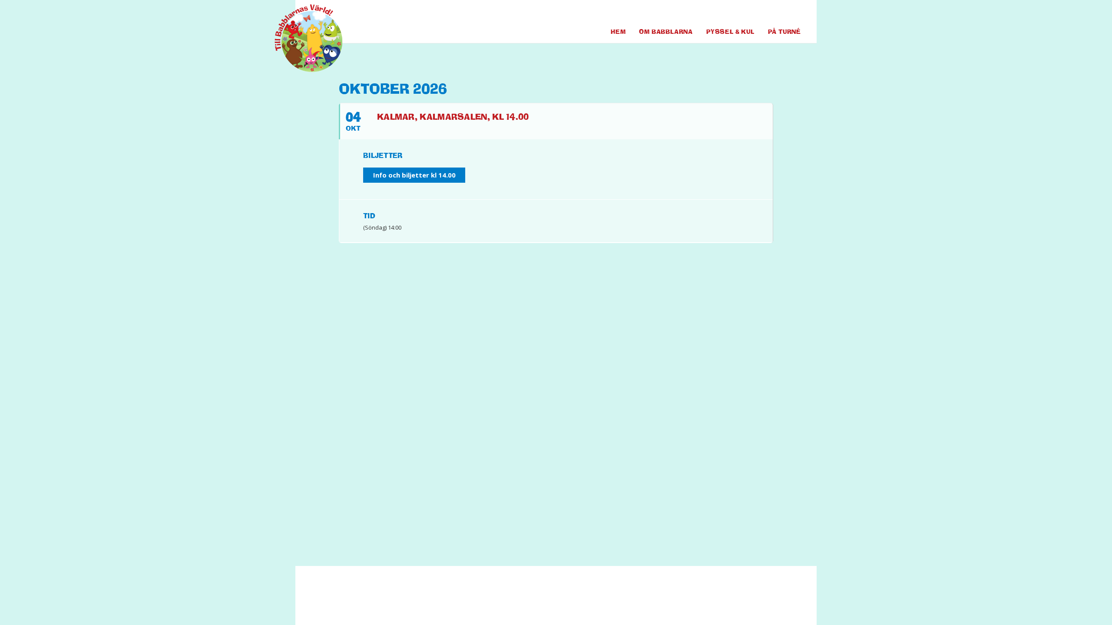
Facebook (762, 12)
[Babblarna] (302, 38)
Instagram (795, 12)
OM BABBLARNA (666, 31)
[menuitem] (762, 12)
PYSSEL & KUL (730, 31)
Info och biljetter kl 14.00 (414, 175)
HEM (618, 31)
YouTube (779, 12)
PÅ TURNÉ (784, 31)
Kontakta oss (485, 599)
